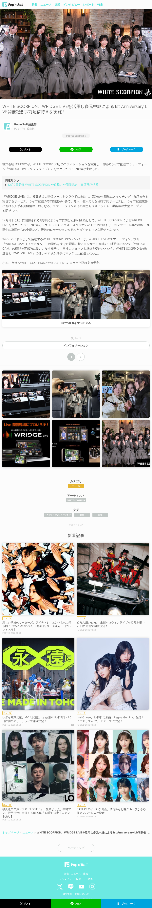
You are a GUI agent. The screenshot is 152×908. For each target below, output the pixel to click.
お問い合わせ (82, 893)
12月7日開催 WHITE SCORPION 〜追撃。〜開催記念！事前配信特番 (53, 185)
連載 (57, 4)
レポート (88, 4)
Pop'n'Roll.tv (76, 524)
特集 (100, 4)
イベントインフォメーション (58, 514)
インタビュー (71, 4)
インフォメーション (76, 345)
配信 (100, 514)
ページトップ (76, 847)
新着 (34, 4)
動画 (82, 514)
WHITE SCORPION (76, 500)
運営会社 (67, 893)
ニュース (45, 4)
